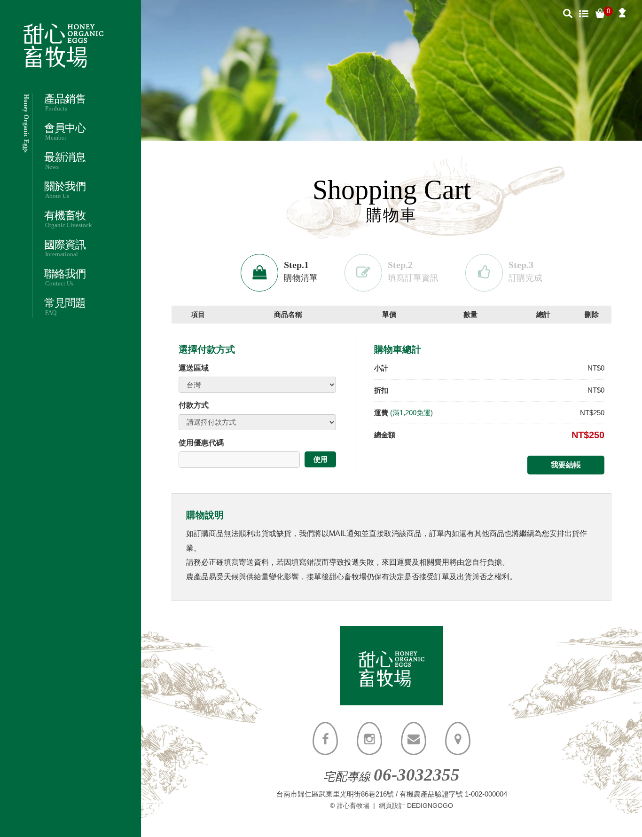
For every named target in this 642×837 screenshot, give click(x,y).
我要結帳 (566, 465)
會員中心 (65, 132)
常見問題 (65, 307)
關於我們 (65, 190)
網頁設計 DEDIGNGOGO (416, 805)
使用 (320, 459)
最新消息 (65, 161)
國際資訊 (65, 248)
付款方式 (194, 405)
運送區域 (194, 368)
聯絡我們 (65, 277)
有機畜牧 (68, 219)
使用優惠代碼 (201, 443)
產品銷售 (65, 103)
